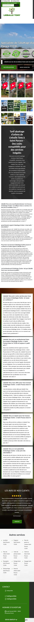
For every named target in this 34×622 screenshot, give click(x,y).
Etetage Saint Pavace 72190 (17, 563)
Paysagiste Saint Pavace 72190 (6, 563)
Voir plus (17, 521)
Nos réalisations (9, 67)
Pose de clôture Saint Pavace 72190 (6, 555)
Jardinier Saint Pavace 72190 (6, 542)
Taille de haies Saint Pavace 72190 (27, 555)
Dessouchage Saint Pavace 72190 (6, 570)
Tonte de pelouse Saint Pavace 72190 (17, 555)
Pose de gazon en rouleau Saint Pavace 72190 (27, 544)
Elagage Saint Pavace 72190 (27, 563)
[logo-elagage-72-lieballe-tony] (12, 11)
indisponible (6, 1)
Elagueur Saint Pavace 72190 (17, 542)
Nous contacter (25, 67)
